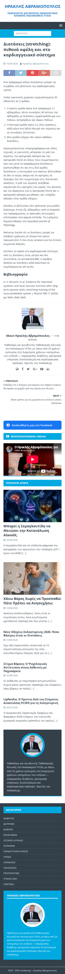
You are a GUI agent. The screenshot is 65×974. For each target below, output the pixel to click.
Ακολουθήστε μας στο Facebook (32, 425)
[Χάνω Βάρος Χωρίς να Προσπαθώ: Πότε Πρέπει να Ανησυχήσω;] (32, 578)
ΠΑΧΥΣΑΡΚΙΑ (9, 867)
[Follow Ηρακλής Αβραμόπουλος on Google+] (33, 369)
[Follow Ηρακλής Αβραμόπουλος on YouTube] (40, 369)
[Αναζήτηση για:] (32, 33)
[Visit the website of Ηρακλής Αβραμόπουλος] (17, 369)
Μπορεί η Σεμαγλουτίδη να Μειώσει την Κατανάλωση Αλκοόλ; (26, 530)
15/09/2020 (12, 63)
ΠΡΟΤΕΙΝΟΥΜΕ (11, 873)
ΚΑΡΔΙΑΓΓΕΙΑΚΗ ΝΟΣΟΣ (15, 851)
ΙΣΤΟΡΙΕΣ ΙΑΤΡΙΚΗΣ (13, 840)
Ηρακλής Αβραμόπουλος (36, 63)
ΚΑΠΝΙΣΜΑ (9, 845)
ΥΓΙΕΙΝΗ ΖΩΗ (10, 878)
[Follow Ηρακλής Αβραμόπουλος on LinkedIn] (46, 369)
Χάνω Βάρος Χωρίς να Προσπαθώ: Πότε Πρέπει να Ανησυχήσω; (32, 600)
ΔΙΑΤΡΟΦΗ (9, 823)
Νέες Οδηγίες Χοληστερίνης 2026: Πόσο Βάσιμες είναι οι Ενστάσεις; (31, 633)
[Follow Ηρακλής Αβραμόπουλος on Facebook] (21, 369)
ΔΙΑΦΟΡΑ (8, 829)
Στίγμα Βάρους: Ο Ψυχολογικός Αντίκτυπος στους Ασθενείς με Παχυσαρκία (25, 667)
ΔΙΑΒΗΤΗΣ (8, 818)
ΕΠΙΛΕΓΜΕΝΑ (10, 834)
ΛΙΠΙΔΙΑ (7, 856)
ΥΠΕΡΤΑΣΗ (8, 884)
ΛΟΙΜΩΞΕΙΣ (9, 862)
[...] (24, 553)
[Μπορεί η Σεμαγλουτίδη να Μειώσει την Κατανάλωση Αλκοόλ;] (32, 506)
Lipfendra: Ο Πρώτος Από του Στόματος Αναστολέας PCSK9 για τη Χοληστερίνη (30, 701)
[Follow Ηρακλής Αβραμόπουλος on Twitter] (27, 369)
